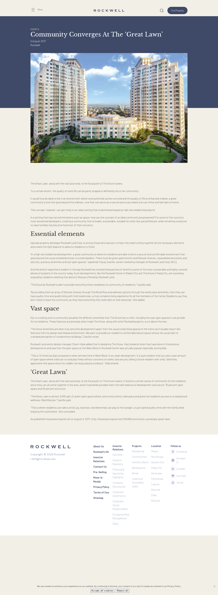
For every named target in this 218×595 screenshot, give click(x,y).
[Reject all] (214, 586)
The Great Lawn (39, 183)
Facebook (181, 451)
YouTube (181, 475)
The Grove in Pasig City (155, 273)
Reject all (122, 591)
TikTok (179, 482)
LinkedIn (180, 468)
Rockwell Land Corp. (72, 242)
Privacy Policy (174, 586)
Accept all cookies (102, 591)
